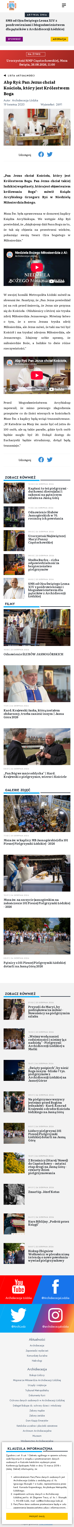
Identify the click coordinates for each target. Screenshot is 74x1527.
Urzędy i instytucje (37, 1385)
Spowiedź (14, 39)
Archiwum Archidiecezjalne (37, 1431)
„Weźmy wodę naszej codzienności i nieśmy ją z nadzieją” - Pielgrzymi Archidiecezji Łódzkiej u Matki (47, 1042)
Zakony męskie (37, 1410)
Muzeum (37, 1436)
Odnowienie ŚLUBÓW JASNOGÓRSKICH (33, 654)
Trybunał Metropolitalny (37, 1390)
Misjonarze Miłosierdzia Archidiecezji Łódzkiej (37, 1380)
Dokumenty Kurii (37, 1395)
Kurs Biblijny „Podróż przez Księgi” (48, 1223)
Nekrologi (37, 1360)
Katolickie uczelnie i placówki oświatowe (37, 1426)
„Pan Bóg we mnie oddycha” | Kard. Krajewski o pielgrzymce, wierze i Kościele (35, 775)
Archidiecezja (37, 1345)
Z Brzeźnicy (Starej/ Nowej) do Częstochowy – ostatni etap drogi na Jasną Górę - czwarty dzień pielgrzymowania (48, 1166)
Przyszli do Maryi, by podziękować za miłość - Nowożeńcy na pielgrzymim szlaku (49, 1011)
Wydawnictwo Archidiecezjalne (37, 1441)
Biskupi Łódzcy (37, 1375)
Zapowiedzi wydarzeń (37, 1350)
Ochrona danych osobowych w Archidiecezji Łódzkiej (37, 1400)
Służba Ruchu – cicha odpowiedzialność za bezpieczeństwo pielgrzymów (43, 564)
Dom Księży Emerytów (37, 1420)
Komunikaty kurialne (37, 1355)
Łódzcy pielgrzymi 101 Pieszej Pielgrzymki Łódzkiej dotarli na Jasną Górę (47, 1135)
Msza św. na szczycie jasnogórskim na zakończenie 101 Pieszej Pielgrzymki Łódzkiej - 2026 (37, 903)
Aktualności (37, 1339)
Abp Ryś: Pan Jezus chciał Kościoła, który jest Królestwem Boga (37, 87)
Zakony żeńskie (37, 1415)
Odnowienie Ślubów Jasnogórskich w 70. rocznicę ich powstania (45, 515)
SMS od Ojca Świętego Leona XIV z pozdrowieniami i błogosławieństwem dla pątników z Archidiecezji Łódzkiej (35, 24)
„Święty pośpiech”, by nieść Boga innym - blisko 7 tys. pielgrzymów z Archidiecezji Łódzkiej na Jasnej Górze (48, 1074)
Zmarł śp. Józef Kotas (43, 1192)
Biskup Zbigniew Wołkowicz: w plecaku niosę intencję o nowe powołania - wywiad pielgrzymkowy (49, 1255)
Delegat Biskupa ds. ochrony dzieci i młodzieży (37, 1405)
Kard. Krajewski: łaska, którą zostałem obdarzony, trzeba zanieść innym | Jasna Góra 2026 (34, 713)
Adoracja (59, 39)
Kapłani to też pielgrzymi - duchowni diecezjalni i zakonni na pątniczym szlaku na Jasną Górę (48, 493)
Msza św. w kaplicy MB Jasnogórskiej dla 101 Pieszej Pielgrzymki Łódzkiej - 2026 (36, 842)
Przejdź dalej (37, 1516)
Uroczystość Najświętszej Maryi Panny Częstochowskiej (46, 539)
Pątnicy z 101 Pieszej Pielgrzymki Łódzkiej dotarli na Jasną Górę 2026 (35, 964)
